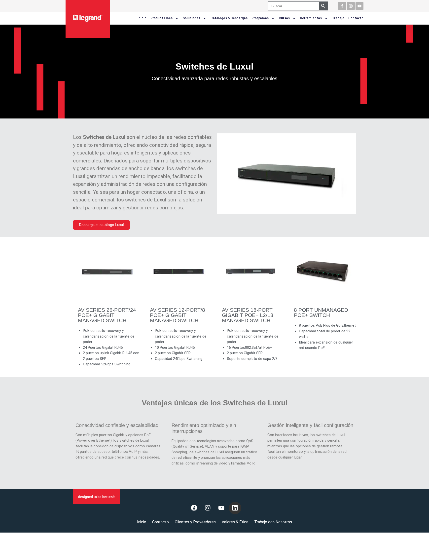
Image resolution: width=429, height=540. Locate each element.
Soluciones (191, 18)
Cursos (284, 18)
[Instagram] (351, 6)
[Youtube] (359, 6)
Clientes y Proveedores (195, 522)
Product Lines (161, 18)
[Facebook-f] (342, 6)
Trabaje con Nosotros (273, 522)
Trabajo (338, 18)
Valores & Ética (235, 522)
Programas (260, 18)
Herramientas (311, 18)
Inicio (142, 18)
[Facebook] (194, 508)
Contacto (355, 18)
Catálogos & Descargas (229, 18)
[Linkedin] (235, 508)
